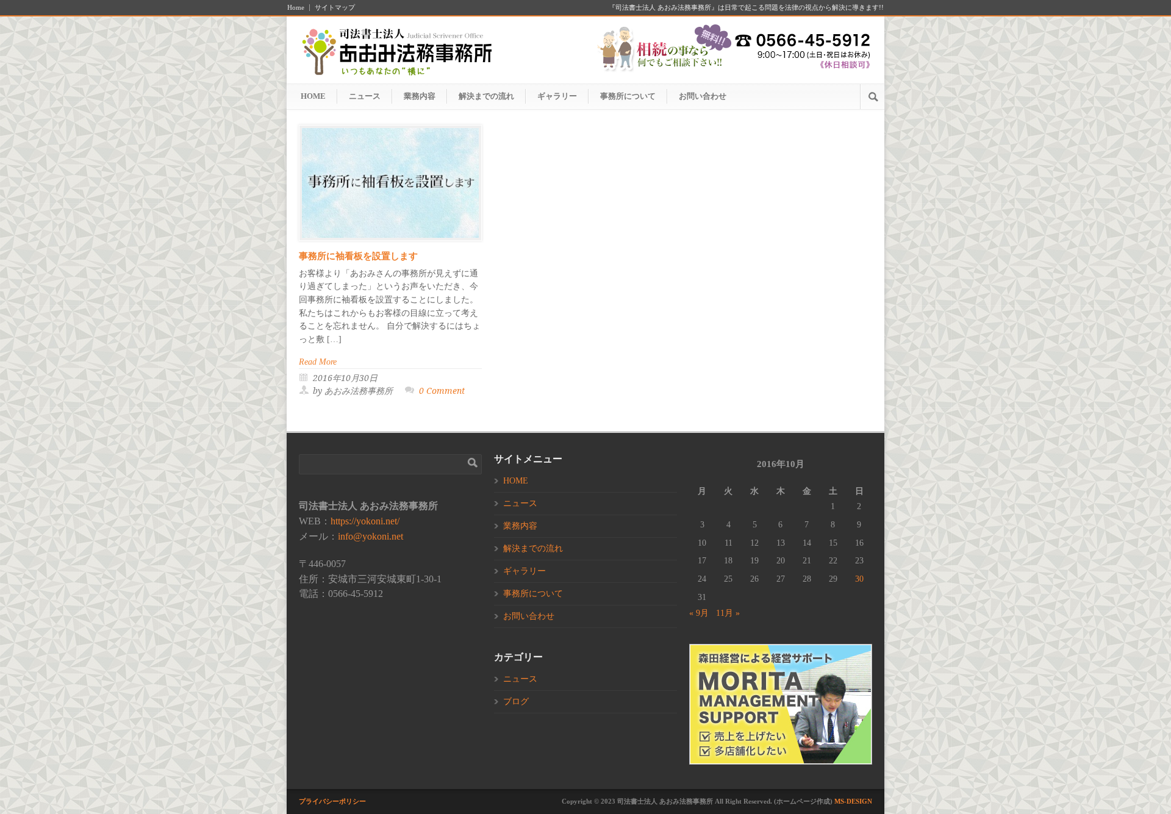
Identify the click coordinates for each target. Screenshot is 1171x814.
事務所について (628, 96)
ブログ (516, 701)
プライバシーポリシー (332, 801)
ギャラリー (557, 96)
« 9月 (699, 613)
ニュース (365, 96)
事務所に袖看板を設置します (358, 256)
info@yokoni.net (370, 536)
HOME (313, 96)
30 (859, 579)
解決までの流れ (486, 96)
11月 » (728, 613)
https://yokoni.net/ (365, 521)
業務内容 (419, 96)
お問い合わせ (702, 96)
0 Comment (442, 391)
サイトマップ (335, 7)
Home (295, 7)
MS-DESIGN (853, 801)
